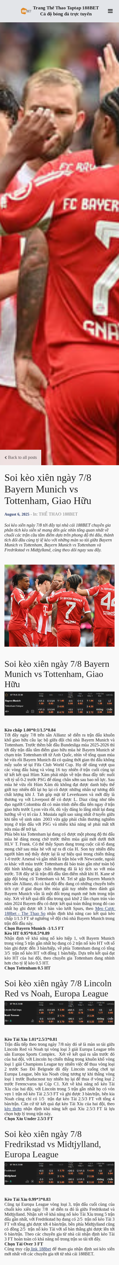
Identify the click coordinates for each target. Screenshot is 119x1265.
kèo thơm (13, 1108)
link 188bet (40, 1249)
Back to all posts (22, 457)
